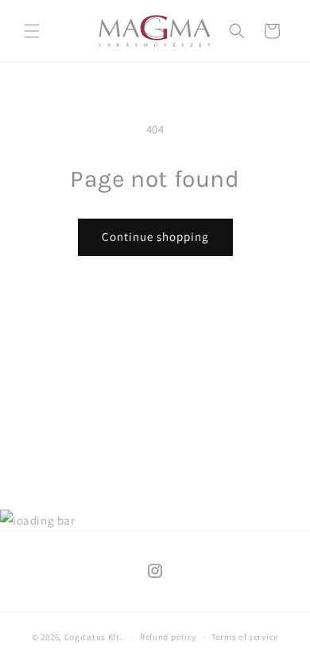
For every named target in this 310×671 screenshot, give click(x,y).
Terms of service (244, 636)
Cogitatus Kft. (93, 636)
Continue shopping (155, 236)
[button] (31, 31)
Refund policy (168, 636)
